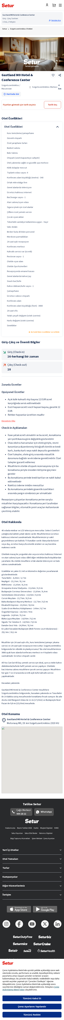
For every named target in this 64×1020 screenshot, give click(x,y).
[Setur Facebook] (19, 924)
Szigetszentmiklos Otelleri (21, 29)
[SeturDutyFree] (23, 939)
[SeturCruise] (42, 945)
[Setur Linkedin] (58, 924)
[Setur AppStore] (19, 909)
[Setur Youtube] (32, 924)
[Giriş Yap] (48, 5)
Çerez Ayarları (49, 838)
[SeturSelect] (27, 952)
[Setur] (8, 5)
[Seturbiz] (45, 939)
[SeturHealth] (46, 952)
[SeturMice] (20, 945)
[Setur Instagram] (6, 924)
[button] (55, 20)
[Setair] (13, 952)
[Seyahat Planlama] (54, 5)
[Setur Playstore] (45, 909)
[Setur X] (45, 924)
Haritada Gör (13, 94)
